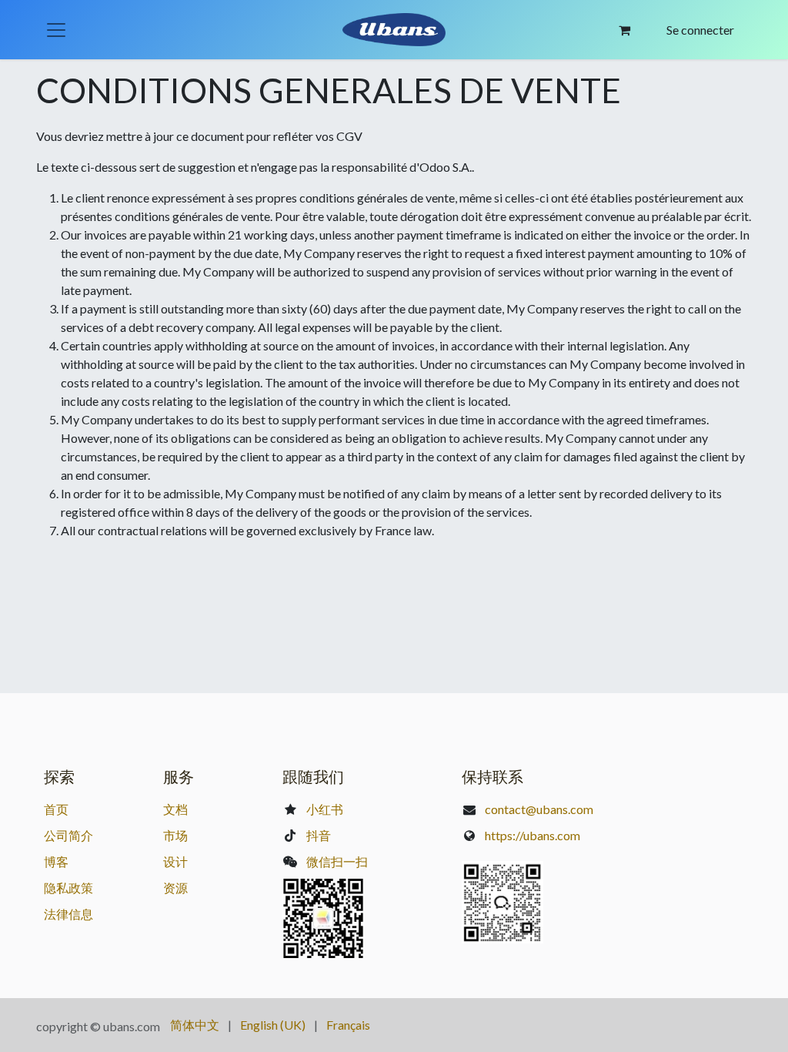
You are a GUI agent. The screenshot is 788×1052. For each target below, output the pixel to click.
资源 (175, 887)
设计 (175, 861)
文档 (175, 809)
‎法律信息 (68, 913)
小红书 (324, 809)
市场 (175, 835)
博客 (56, 861)
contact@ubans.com (539, 809)
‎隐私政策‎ (68, 887)
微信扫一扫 (337, 861)
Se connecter (700, 29)
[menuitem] (194, 1025)
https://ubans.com (532, 835)
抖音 (318, 835)
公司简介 (68, 835)
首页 (56, 809)
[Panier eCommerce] (625, 30)
